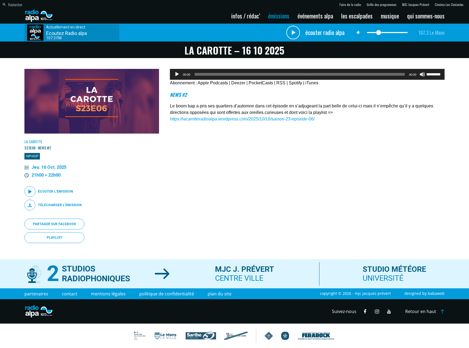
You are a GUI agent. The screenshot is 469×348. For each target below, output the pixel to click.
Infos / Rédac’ (245, 15)
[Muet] (422, 74)
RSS (281, 83)
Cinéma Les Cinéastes (449, 4)
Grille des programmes (382, 4)
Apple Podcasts (213, 83)
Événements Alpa (315, 15)
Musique (390, 15)
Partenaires (36, 294)
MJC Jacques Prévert (415, 4)
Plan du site (220, 294)
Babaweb (436, 293)
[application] (307, 74)
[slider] (434, 74)
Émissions (278, 15)
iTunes (311, 83)
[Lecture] (177, 74)
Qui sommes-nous (426, 15)
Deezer (238, 83)
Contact (69, 294)
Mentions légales (108, 294)
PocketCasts (261, 83)
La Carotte (33, 141)
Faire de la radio (350, 4)
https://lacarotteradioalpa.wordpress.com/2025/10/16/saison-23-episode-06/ (242, 119)
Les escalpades (357, 15)
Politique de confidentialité (166, 294)
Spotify (295, 83)
